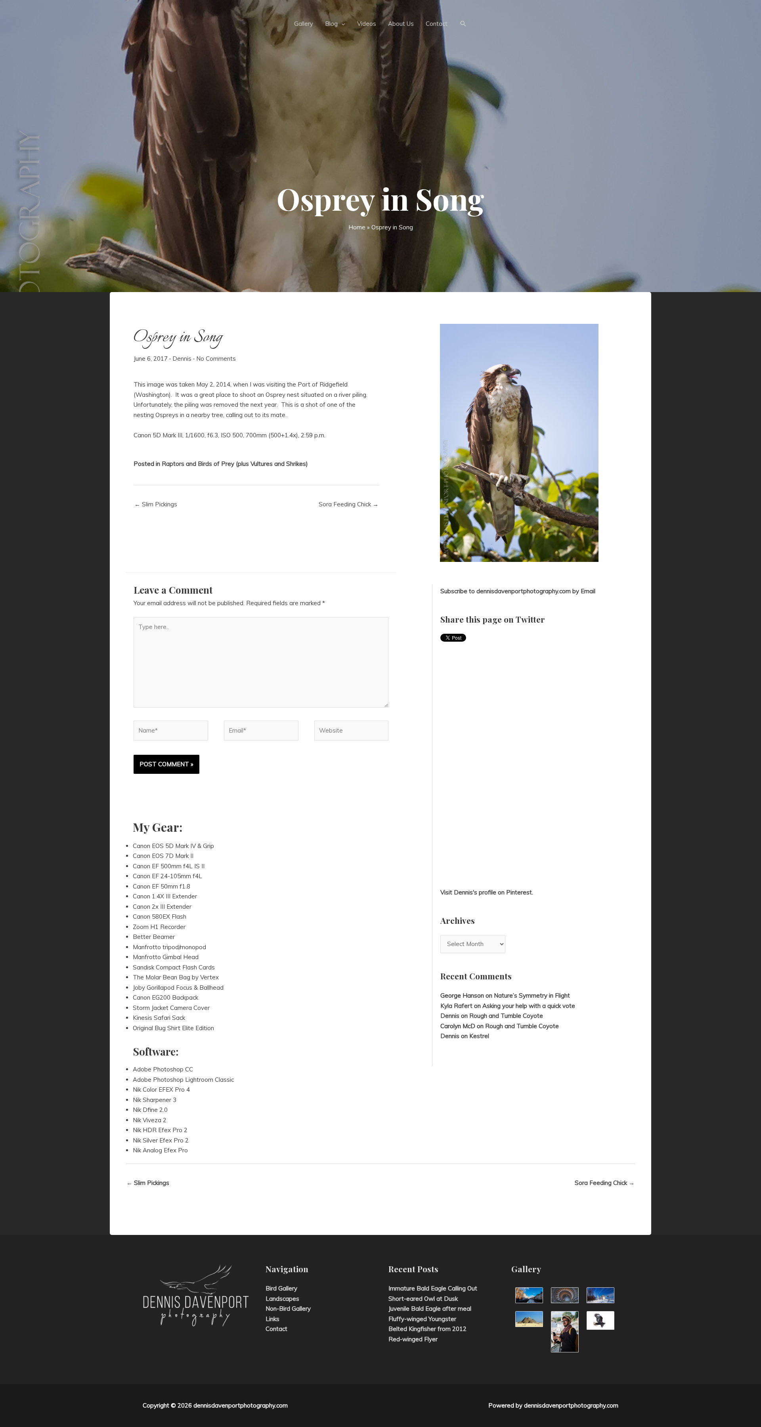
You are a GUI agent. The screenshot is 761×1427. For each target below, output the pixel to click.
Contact (276, 1329)
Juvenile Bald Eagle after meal (429, 1308)
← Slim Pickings (155, 504)
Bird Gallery (281, 1288)
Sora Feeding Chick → (349, 504)
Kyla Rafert (456, 1006)
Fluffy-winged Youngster (422, 1319)
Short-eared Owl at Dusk (423, 1298)
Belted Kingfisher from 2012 (427, 1329)
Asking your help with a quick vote (528, 1006)
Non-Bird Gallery (288, 1308)
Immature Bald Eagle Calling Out (432, 1288)
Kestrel (479, 1036)
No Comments (216, 358)
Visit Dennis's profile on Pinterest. (486, 892)
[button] (463, 24)
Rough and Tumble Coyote (506, 1015)
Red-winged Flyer (413, 1339)
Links (272, 1319)
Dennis (181, 358)
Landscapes (282, 1298)
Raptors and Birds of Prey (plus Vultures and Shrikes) (235, 463)
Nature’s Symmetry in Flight (532, 995)
